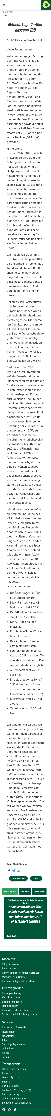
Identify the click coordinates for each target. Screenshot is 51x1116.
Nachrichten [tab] (10, 891)
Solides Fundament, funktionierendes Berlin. (25, 901)
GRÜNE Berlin (9, 12)
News (4, 15)
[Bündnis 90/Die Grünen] (46, 5)
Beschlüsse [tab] (39, 891)
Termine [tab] (25, 891)
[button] (9, 870)
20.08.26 (11, 936)
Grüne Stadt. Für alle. (17, 864)
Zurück (36, 878)
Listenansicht (18, 878)
